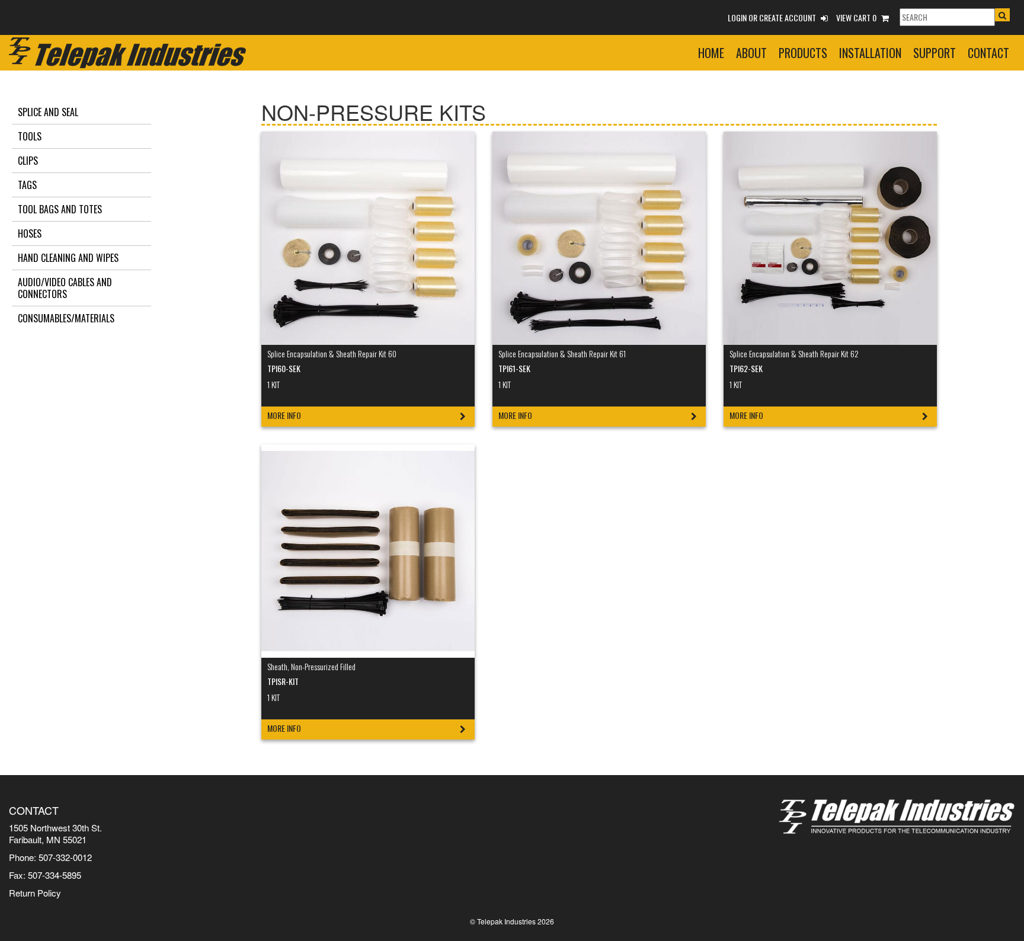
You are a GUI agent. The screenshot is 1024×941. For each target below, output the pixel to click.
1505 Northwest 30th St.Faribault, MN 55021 (55, 833)
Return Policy (35, 892)
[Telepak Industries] (127, 49)
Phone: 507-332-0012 (50, 857)
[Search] (946, 17)
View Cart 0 (857, 17)
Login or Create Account (773, 17)
